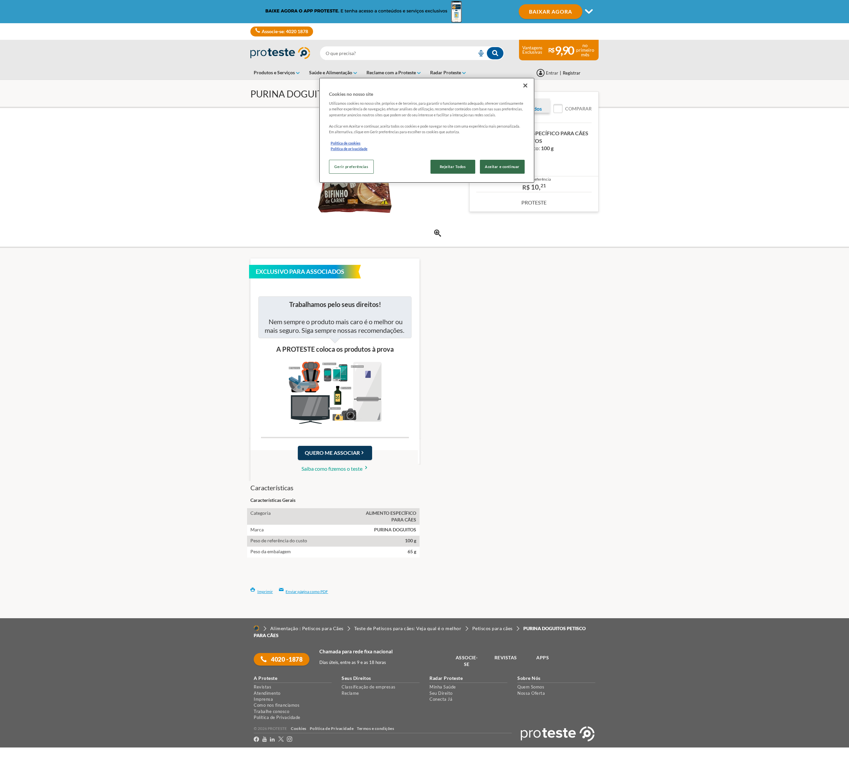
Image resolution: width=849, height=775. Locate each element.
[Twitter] (281, 740)
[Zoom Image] (437, 233)
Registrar (571, 73)
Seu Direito (441, 693)
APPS (542, 657)
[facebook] (256, 740)
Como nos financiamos (276, 705)
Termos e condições (375, 728)
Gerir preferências (351, 166)
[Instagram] (289, 740)
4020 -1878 (286, 659)
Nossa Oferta (531, 693)
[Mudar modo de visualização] (424, 11)
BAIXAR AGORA (550, 11)
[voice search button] (478, 53)
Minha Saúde (442, 686)
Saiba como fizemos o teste (332, 468)
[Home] (256, 628)
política (425, 759)
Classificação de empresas (369, 686)
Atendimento (267, 693)
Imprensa (263, 699)
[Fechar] (525, 85)
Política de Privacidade (277, 717)
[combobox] (412, 53)
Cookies (298, 728)
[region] (427, 130)
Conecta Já (440, 699)
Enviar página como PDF (307, 591)
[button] (573, 108)
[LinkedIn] (272, 740)
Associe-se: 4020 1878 (285, 31)
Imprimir (265, 591)
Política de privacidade (349, 149)
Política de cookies (345, 143)
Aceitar (14, 771)
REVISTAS (505, 657)
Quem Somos (530, 686)
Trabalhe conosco (271, 711)
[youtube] (264, 740)
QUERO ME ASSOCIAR (332, 452)
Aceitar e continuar (502, 166)
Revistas (262, 686)
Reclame (350, 693)
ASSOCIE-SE (467, 661)
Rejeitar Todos (453, 166)
